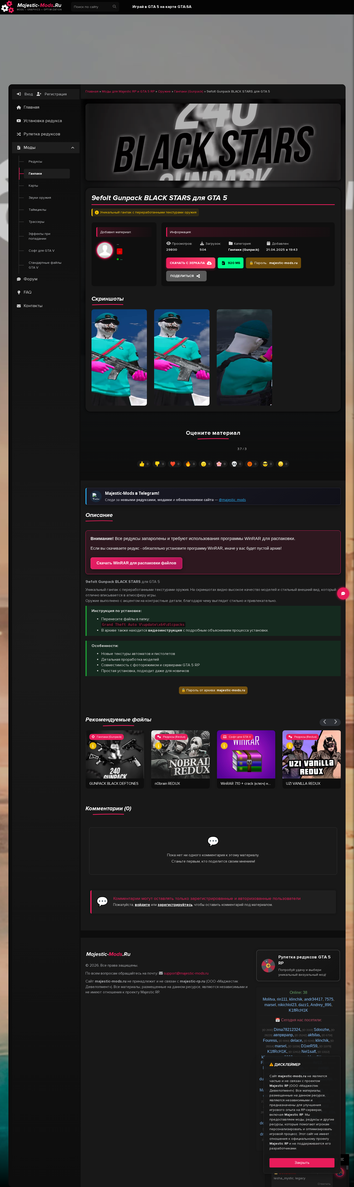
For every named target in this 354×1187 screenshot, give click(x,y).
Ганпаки (35, 173)
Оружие (164, 91)
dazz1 (303, 1005)
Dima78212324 (287, 1030)
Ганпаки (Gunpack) (188, 91)
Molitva (269, 999)
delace (296, 1040)
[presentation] (325, 722)
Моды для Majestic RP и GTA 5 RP (128, 91)
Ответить (324, 1184)
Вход (28, 94)
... (118, 243)
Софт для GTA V (41, 251)
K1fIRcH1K (298, 1010)
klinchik (295, 999)
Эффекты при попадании (39, 236)
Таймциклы (37, 210)
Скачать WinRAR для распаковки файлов (136, 563)
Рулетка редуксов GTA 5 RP (304, 965)
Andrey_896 (320, 1005)
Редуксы (35, 161)
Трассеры (36, 222)
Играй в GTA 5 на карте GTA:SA (161, 6)
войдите (142, 905)
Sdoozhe (321, 1030)
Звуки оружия (40, 198)
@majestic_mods (232, 499)
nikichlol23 (287, 1005)
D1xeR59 (309, 1046)
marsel (270, 1005)
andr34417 (313, 999)
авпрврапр (283, 1035)
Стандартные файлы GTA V (45, 265)
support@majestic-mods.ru (186, 973)
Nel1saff (309, 1051)
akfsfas (314, 1035)
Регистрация (55, 94)
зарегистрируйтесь (175, 905)
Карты (33, 186)
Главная (91, 91)
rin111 (282, 999)
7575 (329, 999)
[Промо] (177, 48)
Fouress (270, 1040)
